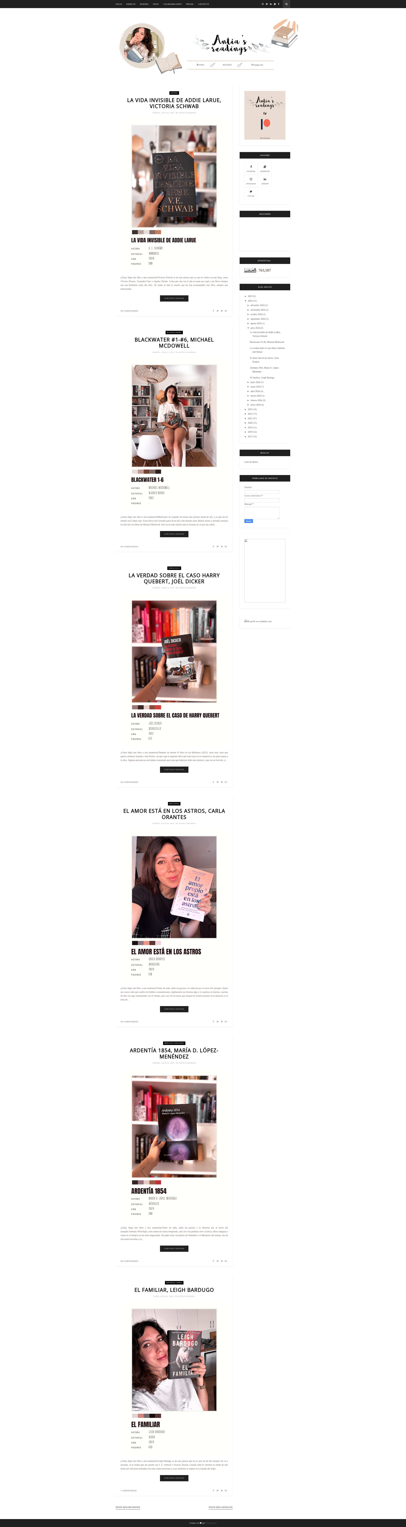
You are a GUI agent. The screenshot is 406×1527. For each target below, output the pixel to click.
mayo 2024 (256, 387)
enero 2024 (256, 405)
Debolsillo (174, 568)
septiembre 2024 (258, 319)
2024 (250, 301)
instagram (251, 184)
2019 (250, 427)
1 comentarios (129, 1491)
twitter (251, 196)
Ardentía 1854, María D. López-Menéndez (174, 1053)
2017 (250, 436)
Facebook (251, 171)
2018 (250, 432)
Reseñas (144, 4)
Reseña (174, 93)
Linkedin (265, 184)
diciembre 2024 (258, 305)
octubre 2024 (256, 314)
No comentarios (129, 311)
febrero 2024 (256, 400)
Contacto (203, 4)
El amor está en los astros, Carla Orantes (174, 814)
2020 (250, 423)
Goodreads (265, 171)
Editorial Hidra (174, 1283)
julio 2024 (255, 328)
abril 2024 (255, 391)
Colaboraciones (172, 4)
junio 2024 (255, 382)
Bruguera (174, 804)
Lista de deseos (251, 462)
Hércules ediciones (174, 1043)
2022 (250, 414)
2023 (250, 409)
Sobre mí (130, 4)
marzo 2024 (256, 396)
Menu (156, 4)
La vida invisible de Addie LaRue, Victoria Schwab (174, 103)
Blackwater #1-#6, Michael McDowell (174, 343)
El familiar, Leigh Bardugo (174, 1290)
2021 (250, 418)
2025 (250, 296)
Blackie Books (174, 332)
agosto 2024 (256, 323)
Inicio (119, 4)
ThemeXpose (211, 1523)
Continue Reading (174, 298)
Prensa (189, 4)
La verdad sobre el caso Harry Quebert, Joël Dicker (174, 578)
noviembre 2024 (258, 310)
